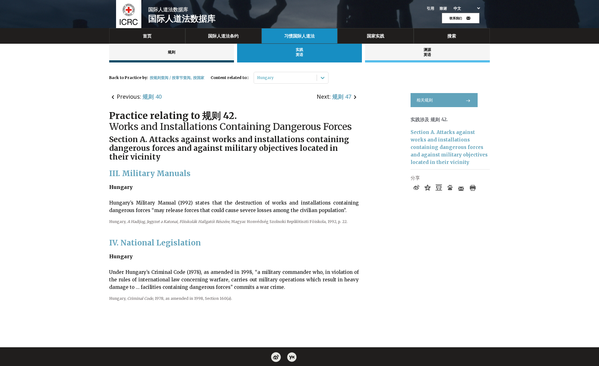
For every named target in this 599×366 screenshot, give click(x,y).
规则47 (341, 96)
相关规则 (424, 100)
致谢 (443, 8)
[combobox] (257, 77)
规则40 (152, 96)
